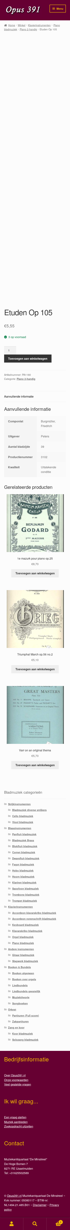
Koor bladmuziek (22, 1033)
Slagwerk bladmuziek (25, 961)
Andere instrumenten (21, 949)
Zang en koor (16, 1027)
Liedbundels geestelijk (26, 991)
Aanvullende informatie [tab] (19, 396)
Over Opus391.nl (15, 1075)
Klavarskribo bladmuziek (27, 931)
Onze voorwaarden (16, 1080)
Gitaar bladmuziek (23, 955)
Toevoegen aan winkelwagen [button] (35, 573)
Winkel (21, 25)
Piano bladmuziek (23, 943)
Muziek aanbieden (16, 1122)
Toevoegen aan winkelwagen (27, 358)
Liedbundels (20, 985)
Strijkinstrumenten (19, 804)
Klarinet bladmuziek (24, 882)
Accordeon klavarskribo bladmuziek (34, 913)
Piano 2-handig (28, 29)
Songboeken (20, 1003)
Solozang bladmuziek (25, 1039)
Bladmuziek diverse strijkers (29, 810)
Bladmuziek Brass (23, 840)
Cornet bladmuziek (23, 852)
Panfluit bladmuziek (24, 834)
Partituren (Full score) (25, 1015)
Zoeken (35, 1224)
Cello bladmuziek (22, 816)
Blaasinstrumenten (19, 828)
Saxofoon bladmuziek (25, 888)
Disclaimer (39, 1205)
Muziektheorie (20, 997)
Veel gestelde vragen (17, 1084)
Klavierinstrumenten (39, 25)
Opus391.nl (14, 1196)
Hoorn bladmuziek (23, 876)
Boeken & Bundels (19, 967)
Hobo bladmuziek (23, 870)
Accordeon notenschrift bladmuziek (34, 918)
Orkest (12, 1009)
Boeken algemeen (23, 973)
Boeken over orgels (24, 979)
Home (11, 25)
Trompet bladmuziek (24, 900)
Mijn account (11, 1224)
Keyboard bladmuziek (25, 925)
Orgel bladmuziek (23, 937)
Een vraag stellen (15, 1117)
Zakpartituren (20, 1021)
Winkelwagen (54, 1221)
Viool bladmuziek (22, 822)
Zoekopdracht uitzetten (18, 1126)
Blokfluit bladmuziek (24, 846)
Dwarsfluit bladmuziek (25, 858)
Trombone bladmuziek (25, 894)
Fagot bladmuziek (23, 864)
